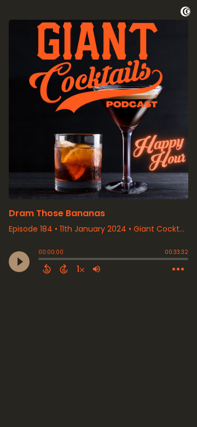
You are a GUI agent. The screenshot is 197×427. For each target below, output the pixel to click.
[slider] (41, 260)
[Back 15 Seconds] (46, 268)
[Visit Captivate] (185, 13)
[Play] (19, 261)
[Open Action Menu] (178, 269)
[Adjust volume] (97, 268)
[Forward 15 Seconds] (63, 268)
